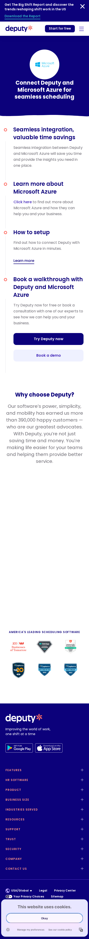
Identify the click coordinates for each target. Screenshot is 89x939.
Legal (43, 890)
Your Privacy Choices (28, 896)
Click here (22, 202)
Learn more (23, 260)
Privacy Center (65, 890)
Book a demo (48, 355)
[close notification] (82, 6)
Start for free (60, 28)
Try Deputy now (48, 339)
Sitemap (57, 896)
